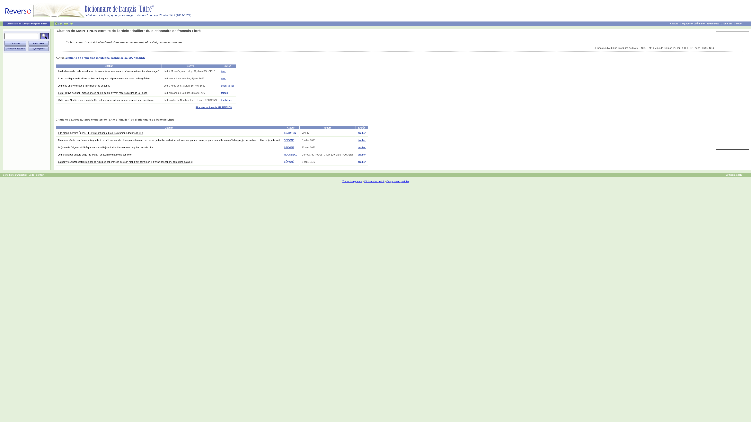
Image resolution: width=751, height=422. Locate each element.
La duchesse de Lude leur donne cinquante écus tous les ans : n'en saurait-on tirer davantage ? (109, 71)
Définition (700, 23)
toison (224, 93)
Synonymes (713, 23)
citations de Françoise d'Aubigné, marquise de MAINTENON (105, 57)
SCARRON (290, 133)
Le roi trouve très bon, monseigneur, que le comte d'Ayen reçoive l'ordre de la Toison (102, 93)
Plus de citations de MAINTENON (214, 107)
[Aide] (56, 23)
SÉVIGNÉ (289, 140)
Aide (31, 175)
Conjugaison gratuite (397, 181)
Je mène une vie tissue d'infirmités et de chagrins (84, 85)
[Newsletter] (66, 23)
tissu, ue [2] (227, 85)
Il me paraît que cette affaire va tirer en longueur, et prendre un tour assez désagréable (104, 78)
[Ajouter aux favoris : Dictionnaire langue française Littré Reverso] (60, 23)
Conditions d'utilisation (15, 175)
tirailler (362, 133)
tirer (223, 71)
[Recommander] (71, 23)
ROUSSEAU (290, 154)
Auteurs (674, 23)
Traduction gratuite (352, 181)
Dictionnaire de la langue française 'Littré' (27, 24)
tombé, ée (226, 100)
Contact (738, 23)
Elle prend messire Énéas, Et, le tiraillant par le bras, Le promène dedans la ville (100, 133)
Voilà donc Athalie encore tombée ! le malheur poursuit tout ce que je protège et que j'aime (106, 100)
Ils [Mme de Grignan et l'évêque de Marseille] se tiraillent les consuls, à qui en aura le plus (105, 147)
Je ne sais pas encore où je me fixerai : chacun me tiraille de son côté (95, 154)
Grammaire (726, 23)
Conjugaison (686, 23)
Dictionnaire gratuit (374, 181)
